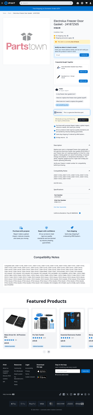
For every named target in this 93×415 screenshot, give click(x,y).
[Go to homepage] (10, 3)
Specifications (58, 190)
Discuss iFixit (7, 376)
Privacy (27, 371)
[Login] (90, 3)
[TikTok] (60, 394)
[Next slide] (48, 351)
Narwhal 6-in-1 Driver (68, 76)
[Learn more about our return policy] (66, 137)
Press (15, 381)
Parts (9, 13)
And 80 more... (58, 183)
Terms (27, 374)
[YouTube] (75, 394)
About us (5, 368)
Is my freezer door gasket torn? (65, 94)
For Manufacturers (18, 378)
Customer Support (6, 372)
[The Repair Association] (89, 394)
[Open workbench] (78, 3)
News (16, 384)
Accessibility (29, 368)
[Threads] (85, 394)
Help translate (7, 394)
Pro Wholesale (18, 371)
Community (17, 368)
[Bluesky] (82, 394)
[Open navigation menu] (2, 3)
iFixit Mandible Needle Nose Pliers (71, 67)
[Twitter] (67, 394)
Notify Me (84, 55)
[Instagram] (71, 394)
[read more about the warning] (79, 213)
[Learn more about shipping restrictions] (67, 36)
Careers (5, 379)
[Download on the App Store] (41, 371)
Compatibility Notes (60, 171)
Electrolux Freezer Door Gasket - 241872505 (26, 13)
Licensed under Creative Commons (51, 410)
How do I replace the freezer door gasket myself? (71, 98)
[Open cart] (86, 3)
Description (58, 145)
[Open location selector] (82, 3)
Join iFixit (83, 120)
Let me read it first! (62, 374)
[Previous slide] (44, 351)
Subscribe (86, 371)
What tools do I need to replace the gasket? (69, 101)
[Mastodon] (78, 394)
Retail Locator (18, 374)
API (4, 381)
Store (4, 13)
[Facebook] (64, 394)
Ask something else (62, 105)
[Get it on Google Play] (41, 377)
